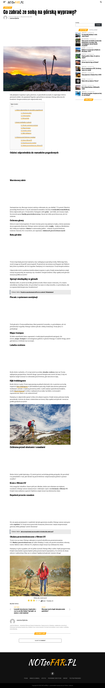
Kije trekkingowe (22, 386)
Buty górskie (26, 118)
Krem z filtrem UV (27, 140)
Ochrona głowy (26, 115)
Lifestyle (43, 678)
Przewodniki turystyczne (54, 678)
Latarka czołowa (27, 130)
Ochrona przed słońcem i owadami (25, 137)
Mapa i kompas (27, 128)
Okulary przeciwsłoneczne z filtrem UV (32, 145)
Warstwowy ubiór (27, 113)
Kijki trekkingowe (27, 133)
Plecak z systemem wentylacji (30, 125)
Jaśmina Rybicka (14, 18)
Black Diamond (19, 391)
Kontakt (65, 678)
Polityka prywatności (75, 678)
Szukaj (77, 22)
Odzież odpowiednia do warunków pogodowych (29, 110)
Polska (26, 678)
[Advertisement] (37, 34)
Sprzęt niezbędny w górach (23, 122)
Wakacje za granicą (34, 678)
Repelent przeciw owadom (29, 142)
